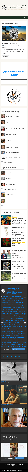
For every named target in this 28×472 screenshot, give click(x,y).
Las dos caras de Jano (10, 44)
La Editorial (13, 466)
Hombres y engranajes (15, 39)
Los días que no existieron (7, 404)
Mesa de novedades (17, 240)
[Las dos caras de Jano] (14, 33)
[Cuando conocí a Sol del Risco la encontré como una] (14, 334)
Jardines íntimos (17, 277)
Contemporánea (16, 261)
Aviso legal (20, 464)
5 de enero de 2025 (7, 47)
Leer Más (5, 56)
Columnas (6, 39)
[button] (12, 17)
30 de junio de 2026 (18, 278)
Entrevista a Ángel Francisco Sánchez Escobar (12, 427)
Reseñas (19, 241)
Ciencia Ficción (16, 238)
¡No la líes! (15, 255)
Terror (23, 241)
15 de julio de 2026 (18, 247)
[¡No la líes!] (6, 254)
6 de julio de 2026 (17, 257)
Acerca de (7, 464)
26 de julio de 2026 (18, 223)
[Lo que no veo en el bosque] (6, 242)
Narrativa (14, 241)
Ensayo (14, 250)
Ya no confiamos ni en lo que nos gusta (19, 221)
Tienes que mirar (17, 266)
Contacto (13, 464)
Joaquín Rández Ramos (10, 45)
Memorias (23, 261)
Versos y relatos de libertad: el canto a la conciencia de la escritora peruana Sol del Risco (18, 234)
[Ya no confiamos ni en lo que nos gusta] (6, 220)
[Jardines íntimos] (6, 276)
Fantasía (22, 238)
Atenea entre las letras (18, 227)
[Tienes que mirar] (6, 265)
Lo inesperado (4, 381)
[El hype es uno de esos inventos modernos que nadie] (14, 308)
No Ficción (19, 252)
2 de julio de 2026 (17, 268)
